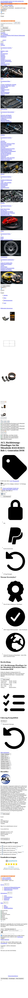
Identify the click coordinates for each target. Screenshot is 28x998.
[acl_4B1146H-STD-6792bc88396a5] (9, 343)
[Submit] (2, 932)
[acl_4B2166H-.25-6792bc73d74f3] (9, 316)
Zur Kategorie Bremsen (6, 205)
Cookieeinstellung (8, 897)
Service (2, 884)
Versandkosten (4, 943)
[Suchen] (15, 23)
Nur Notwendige (4, 978)
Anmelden (3, 32)
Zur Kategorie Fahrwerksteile (7, 112)
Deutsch (2, 13)
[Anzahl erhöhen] (6, 492)
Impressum (6, 899)
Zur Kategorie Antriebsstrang (7, 259)
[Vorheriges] (2, 402)
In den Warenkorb (6, 496)
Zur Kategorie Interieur (6, 176)
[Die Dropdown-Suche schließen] (18, 23)
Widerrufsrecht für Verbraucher (11, 888)
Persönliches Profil (9, 35)
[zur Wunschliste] (3, 494)
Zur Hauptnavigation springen (12, 2)
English (2, 16)
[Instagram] (3, 882)
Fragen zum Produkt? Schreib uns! (11, 488)
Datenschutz (7, 898)
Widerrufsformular (8, 889)
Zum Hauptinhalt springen (7, 1)
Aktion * (3, 929)
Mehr (2, 903)
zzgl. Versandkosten (14, 481)
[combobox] (7, 23)
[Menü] (2, 42)
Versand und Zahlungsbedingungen (12, 887)
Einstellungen (12, 978)
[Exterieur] (12, 172)
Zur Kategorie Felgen (6, 233)
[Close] (1, 420)
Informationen (4, 893)
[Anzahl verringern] (1, 492)
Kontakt (6, 906)
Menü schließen (6, 30)
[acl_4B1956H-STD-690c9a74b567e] (9, 376)
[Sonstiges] (12, 77)
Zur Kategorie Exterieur (6, 137)
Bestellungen (3, 36)
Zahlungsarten (21, 35)
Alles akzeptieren (19, 978)
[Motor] (12, 108)
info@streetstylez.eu (6, 879)
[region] (14, 373)
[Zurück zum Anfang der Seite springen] (2, 947)
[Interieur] (12, 201)
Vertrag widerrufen (5, 939)
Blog (5, 905)
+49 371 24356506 (8, 5)
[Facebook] (1, 882)
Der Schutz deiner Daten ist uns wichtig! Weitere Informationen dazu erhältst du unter (12, 936)
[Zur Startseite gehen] (8, 21)
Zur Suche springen (17, 1)
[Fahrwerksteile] (12, 133)
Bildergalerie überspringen (7, 308)
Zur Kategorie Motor (5, 81)
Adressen (16, 35)
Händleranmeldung (8, 908)
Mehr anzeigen (6, 679)
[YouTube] (4, 882)
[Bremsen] (12, 229)
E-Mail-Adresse (5, 930)
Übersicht (3, 35)
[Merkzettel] (1, 38)
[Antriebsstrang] (12, 283)
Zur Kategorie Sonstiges (6, 47)
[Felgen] (11, 255)
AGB (5, 895)
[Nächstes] (5, 402)
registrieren (5, 34)
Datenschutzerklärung (13, 976)
